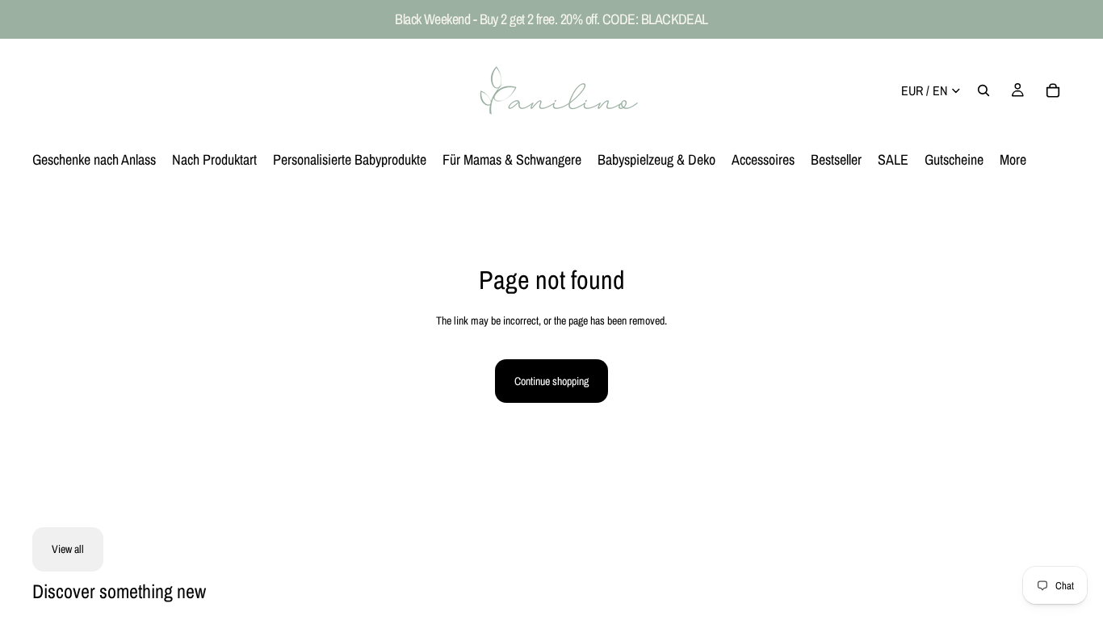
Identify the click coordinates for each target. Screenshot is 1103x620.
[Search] (983, 90)
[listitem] (1013, 160)
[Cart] (1053, 90)
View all (68, 549)
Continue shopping (551, 381)
